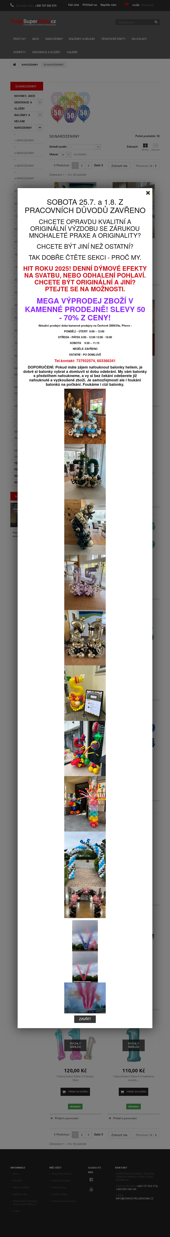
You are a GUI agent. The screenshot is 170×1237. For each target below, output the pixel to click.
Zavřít (85, 1019)
